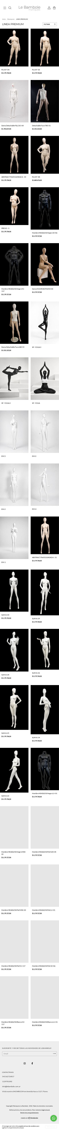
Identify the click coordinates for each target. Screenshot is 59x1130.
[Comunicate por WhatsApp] (53, 1118)
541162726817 (8, 1076)
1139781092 (7, 1081)
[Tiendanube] (30, 1118)
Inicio (4, 19)
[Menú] (4, 8)
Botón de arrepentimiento (29, 1113)
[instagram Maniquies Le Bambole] (24, 1063)
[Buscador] (9, 8)
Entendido (51, 1127)
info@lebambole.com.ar (11, 1086)
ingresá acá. (46, 1110)
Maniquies (10, 19)
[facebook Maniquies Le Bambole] (32, 1063)
